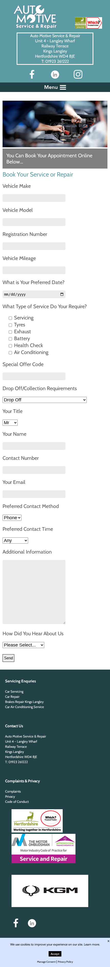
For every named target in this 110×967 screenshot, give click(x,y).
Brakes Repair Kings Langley (24, 702)
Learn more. (92, 944)
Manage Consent (46, 961)
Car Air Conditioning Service (24, 707)
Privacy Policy (65, 961)
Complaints (13, 791)
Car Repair (12, 696)
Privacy (10, 796)
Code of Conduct (17, 801)
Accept (55, 954)
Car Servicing (14, 691)
